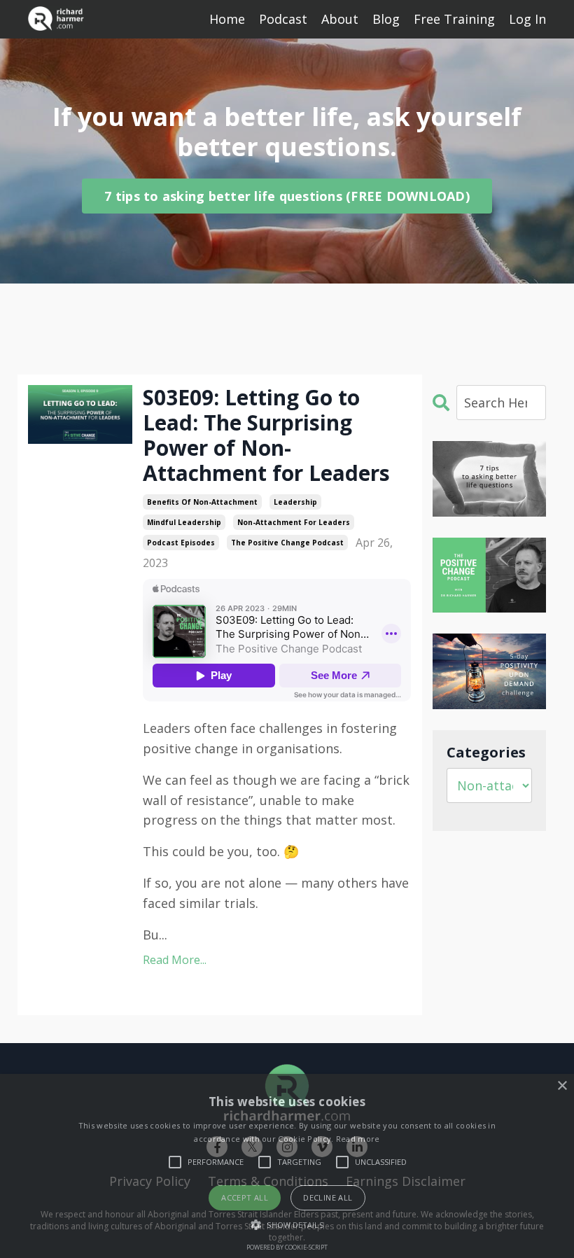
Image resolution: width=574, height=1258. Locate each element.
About (339, 19)
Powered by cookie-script (287, 1247)
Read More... (174, 959)
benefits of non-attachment (202, 502)
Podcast (283, 19)
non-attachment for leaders (293, 522)
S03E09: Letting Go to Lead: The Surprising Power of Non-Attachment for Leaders (266, 435)
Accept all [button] (244, 1197)
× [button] (561, 1086)
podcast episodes (181, 542)
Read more (358, 1138)
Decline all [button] (327, 1197)
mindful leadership (184, 522)
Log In (527, 19)
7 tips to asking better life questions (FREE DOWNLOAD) (287, 196)
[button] (287, 1224)
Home (227, 19)
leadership (295, 502)
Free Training (454, 19)
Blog (386, 19)
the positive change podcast (287, 542)
